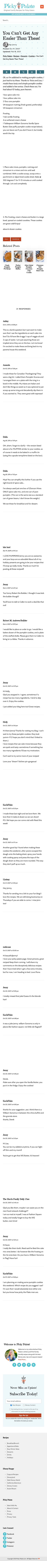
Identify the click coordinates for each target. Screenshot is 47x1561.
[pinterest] (29, 1365)
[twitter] (19, 1365)
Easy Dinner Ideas (13, 1449)
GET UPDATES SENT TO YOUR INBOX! (23, 14)
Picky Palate (7, 56)
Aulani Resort (11, 1489)
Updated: (7, 52)
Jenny (14, 45)
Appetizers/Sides (13, 1446)
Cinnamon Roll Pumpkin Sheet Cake (40, 268)
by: (10, 45)
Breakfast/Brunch (13, 1443)
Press (9, 1511)
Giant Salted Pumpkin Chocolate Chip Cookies (29, 268)
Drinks (9, 1455)
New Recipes (16, 1405)
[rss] (34, 1365)
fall (6, 239)
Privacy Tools (11, 1517)
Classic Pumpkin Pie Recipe (7, 267)
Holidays (10, 1458)
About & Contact (12, 1508)
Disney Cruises (12, 1486)
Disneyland (11, 1477)
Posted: (6, 49)
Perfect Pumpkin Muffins (18, 267)
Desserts (24, 56)
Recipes (16, 56)
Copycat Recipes (12, 1474)
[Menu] (42, 6)
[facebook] (14, 1365)
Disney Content (30, 1405)
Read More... (22, 1359)
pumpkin (16, 239)
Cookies (32, 56)
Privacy (9, 1514)
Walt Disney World (13, 1480)
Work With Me (12, 1505)
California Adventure (14, 1483)
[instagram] (24, 1365)
